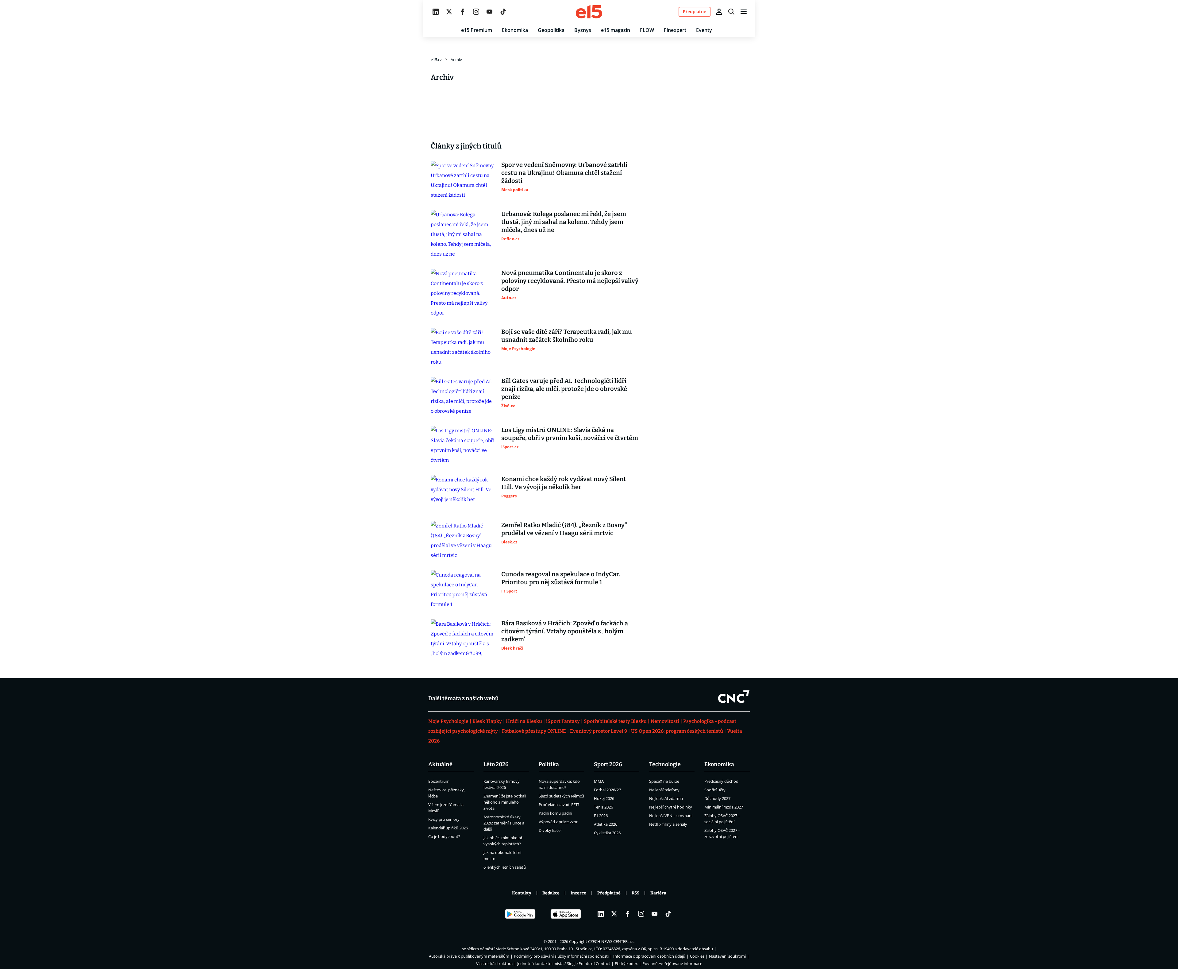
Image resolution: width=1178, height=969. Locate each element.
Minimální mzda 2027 (723, 807)
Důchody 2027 (717, 798)
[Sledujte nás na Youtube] (490, 12)
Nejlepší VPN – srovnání (670, 815)
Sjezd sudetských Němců (561, 796)
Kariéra (658, 893)
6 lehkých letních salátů (504, 867)
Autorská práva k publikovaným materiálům (469, 956)
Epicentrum (438, 781)
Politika (549, 764)
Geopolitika (551, 30)
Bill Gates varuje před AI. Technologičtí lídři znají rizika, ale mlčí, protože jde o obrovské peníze (564, 388)
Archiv (456, 59)
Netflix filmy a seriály (668, 824)
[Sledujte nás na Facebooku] (463, 12)
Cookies (697, 956)
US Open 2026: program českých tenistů (677, 731)
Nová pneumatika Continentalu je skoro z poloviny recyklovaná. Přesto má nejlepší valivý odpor (569, 280)
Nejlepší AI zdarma (666, 798)
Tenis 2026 (603, 807)
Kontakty (521, 893)
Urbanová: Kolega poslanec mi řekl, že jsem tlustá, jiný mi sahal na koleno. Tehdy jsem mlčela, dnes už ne (563, 222)
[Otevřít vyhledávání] (731, 12)
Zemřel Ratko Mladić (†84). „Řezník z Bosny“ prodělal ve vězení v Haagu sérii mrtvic (564, 529)
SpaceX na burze (664, 781)
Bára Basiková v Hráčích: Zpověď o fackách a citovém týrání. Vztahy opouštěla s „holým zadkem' (564, 631)
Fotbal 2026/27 (607, 790)
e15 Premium (476, 30)
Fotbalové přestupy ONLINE (534, 731)
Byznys (582, 30)
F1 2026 (601, 815)
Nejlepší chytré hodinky (670, 807)
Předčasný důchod (721, 781)
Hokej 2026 (604, 798)
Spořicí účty (715, 790)
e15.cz (436, 59)
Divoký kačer (550, 830)
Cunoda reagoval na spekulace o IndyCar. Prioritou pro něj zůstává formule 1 (560, 578)
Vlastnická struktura (494, 963)
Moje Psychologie (448, 721)
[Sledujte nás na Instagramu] (476, 12)
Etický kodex (626, 963)
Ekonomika (515, 30)
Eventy (704, 30)
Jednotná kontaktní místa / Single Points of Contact (563, 963)
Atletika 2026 (605, 824)
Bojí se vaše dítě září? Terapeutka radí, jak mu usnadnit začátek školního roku (566, 335)
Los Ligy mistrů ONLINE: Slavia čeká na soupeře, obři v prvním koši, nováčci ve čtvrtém (569, 434)
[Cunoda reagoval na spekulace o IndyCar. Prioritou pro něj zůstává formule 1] (463, 589)
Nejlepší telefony (664, 790)
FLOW (647, 30)
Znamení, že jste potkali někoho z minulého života (504, 802)
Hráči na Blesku (524, 721)
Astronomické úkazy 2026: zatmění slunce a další (503, 823)
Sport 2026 (608, 764)
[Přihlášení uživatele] (719, 12)
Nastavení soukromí (727, 956)
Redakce (551, 893)
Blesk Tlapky (487, 721)
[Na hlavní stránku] (589, 12)
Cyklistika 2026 (607, 833)
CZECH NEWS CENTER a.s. (611, 941)
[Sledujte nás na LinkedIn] (436, 12)
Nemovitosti (665, 721)
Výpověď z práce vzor (558, 821)
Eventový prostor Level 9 (598, 731)
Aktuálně (440, 764)
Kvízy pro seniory (444, 819)
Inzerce (578, 893)
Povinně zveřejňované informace (672, 963)
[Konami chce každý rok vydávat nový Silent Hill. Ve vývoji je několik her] (463, 493)
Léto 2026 (496, 764)
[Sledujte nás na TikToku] (503, 12)
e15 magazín (615, 30)
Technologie (665, 764)
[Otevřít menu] (743, 12)
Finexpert (675, 30)
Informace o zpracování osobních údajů (649, 956)
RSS (635, 893)
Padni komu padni (555, 813)
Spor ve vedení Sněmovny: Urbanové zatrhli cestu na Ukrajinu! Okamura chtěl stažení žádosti (564, 172)
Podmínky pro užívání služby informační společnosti (561, 956)
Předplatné (609, 893)
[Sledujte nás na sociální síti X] (449, 12)
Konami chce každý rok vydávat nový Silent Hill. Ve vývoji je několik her (563, 483)
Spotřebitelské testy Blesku (615, 721)
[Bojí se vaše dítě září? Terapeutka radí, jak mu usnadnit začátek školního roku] (463, 347)
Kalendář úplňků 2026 (448, 828)
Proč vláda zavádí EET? (559, 804)
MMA (599, 781)
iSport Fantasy (563, 721)
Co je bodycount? (444, 836)
